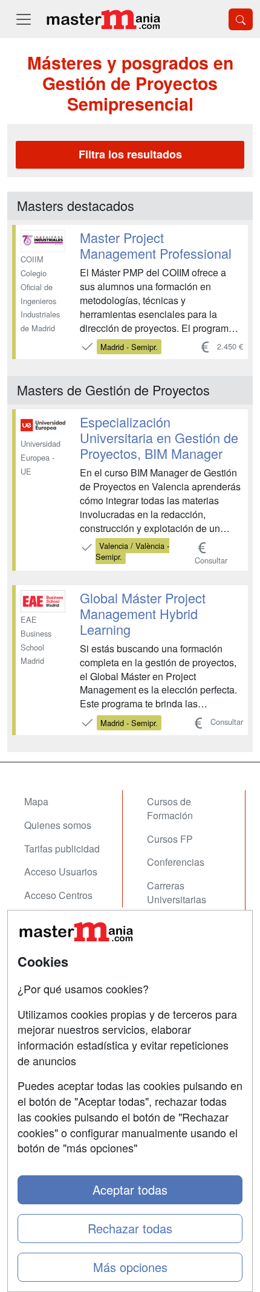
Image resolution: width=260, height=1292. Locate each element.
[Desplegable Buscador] (241, 19)
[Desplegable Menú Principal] (23, 19)
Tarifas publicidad (62, 848)
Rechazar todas (130, 1228)
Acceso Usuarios (60, 871)
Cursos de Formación (170, 808)
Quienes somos (57, 825)
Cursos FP (170, 839)
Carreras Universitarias (176, 892)
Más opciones (130, 1267)
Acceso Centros (58, 895)
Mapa (36, 801)
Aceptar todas (130, 1189)
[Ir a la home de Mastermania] (103, 19)
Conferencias (175, 862)
